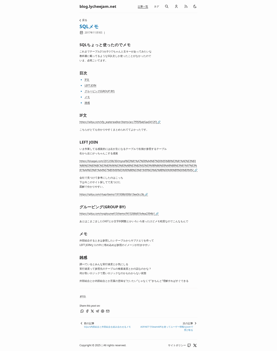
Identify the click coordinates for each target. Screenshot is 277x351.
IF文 (87, 79)
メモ (87, 97)
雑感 (87, 102)
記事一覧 (143, 6)
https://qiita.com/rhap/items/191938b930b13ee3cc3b (114, 194)
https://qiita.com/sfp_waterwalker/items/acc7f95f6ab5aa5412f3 (120, 122)
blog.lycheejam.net (98, 6)
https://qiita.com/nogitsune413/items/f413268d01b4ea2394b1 (119, 213)
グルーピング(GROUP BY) (99, 91)
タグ (156, 6)
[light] (194, 6)
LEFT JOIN (90, 85)
